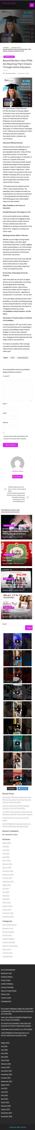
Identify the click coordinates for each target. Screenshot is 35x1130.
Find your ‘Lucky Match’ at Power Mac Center (15, 559)
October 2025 (7, 878)
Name (5, 403)
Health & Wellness (8, 939)
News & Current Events (10, 946)
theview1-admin (11, 73)
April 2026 (6, 857)
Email (5, 413)
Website (5, 422)
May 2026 (5, 853)
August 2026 (6, 843)
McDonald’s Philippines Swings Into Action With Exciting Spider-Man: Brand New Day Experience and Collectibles (16, 799)
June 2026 (5, 850)
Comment (6, 376)
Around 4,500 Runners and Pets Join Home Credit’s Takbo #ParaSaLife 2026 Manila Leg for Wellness (16, 531)
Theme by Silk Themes (17, 1127)
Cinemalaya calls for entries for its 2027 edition (16, 1029)
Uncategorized (7, 956)
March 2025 (6, 902)
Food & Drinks (7, 935)
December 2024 (7, 913)
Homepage (6, 47)
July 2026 (5, 846)
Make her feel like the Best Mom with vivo (15, 612)
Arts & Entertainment (9, 925)
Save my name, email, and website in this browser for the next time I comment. (16, 437)
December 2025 (7, 871)
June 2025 (5, 892)
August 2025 (6, 885)
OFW (12, 357)
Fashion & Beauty (8, 932)
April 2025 (6, 899)
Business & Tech (15, 47)
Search (4, 624)
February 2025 (7, 906)
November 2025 (8, 874)
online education (23, 357)
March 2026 (6, 860)
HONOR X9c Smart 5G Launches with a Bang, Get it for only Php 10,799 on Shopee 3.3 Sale (15, 584)
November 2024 (8, 916)
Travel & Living (7, 953)
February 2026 (7, 864)
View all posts (17, 476)
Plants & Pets (6, 949)
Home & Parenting (8, 942)
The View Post (8, 3)
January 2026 (6, 867)
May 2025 (5, 895)
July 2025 (5, 888)
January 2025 (6, 909)
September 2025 (8, 881)
